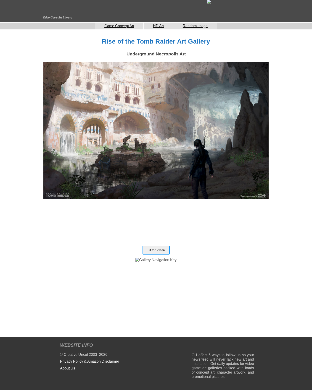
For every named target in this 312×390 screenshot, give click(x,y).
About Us (67, 368)
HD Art (158, 26)
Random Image (195, 26)
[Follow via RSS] (195, 346)
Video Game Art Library (57, 17)
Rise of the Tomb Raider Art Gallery (156, 41)
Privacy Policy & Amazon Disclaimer (89, 361)
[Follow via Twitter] (236, 346)
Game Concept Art (119, 26)
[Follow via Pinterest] (250, 346)
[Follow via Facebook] (222, 346)
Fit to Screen (156, 250)
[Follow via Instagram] (209, 346)
